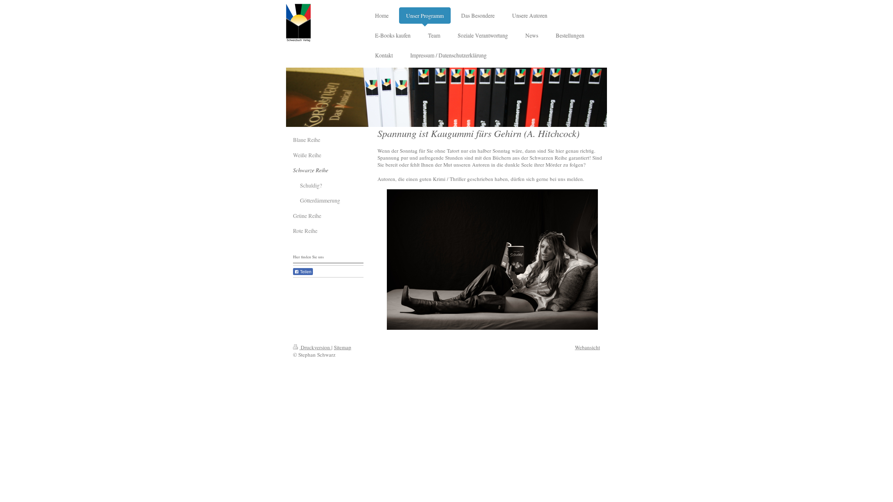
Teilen (305, 271)
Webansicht (587, 347)
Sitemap (342, 347)
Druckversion (315, 347)
